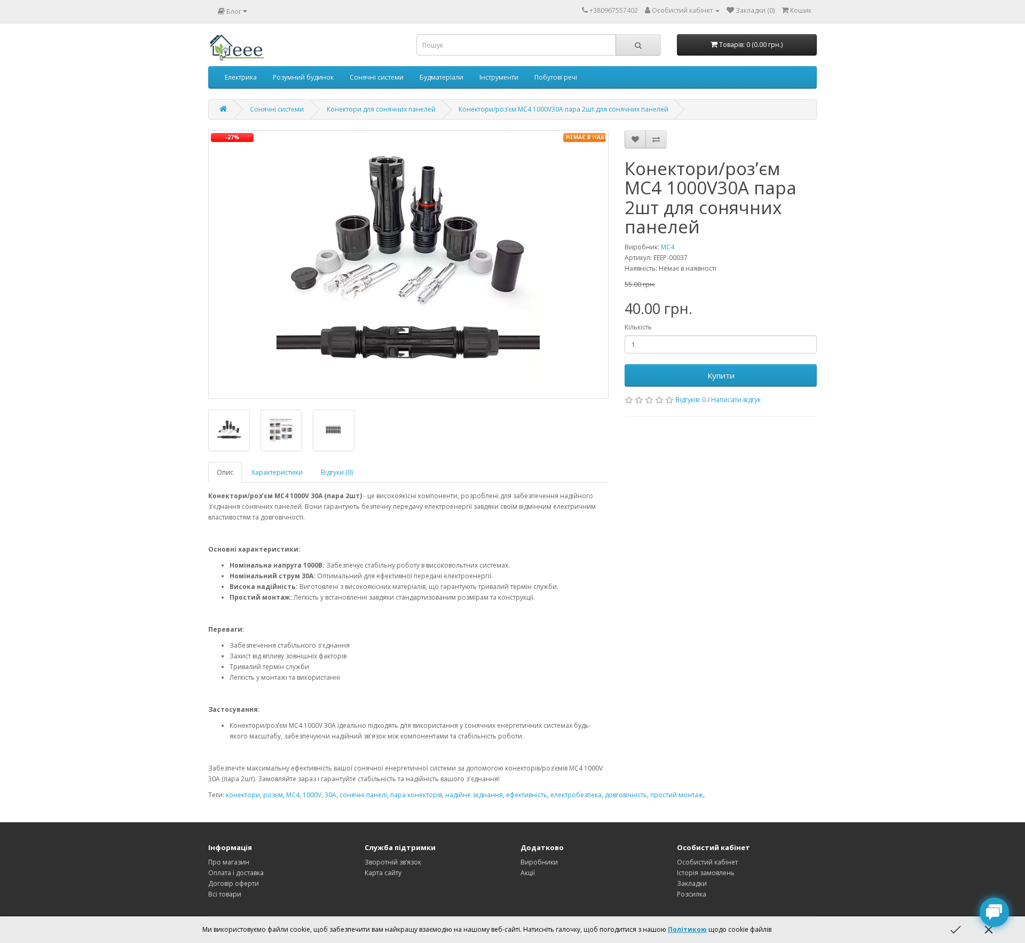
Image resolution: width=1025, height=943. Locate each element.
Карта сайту (383, 872)
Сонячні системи (377, 77)
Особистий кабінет (707, 862)
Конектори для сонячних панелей (381, 109)
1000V (312, 794)
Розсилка (691, 894)
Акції (528, 872)
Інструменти (498, 77)
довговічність (626, 794)
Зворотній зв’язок (393, 862)
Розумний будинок (303, 77)
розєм (273, 794)
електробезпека (576, 794)
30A (330, 794)
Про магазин (228, 862)
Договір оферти (233, 883)
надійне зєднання (474, 794)
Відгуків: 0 (690, 399)
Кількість (638, 327)
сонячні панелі (363, 794)
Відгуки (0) (337, 472)
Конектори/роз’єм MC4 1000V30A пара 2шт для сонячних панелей (563, 109)
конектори (243, 794)
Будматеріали (441, 77)
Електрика (241, 77)
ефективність (526, 794)
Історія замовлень (706, 872)
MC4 (667, 247)
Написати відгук (736, 399)
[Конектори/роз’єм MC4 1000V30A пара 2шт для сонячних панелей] (408, 264)
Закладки (692, 883)
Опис (225, 472)
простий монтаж (676, 794)
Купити (721, 375)
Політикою (687, 929)
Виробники (539, 862)
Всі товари (224, 894)
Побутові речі (555, 77)
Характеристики (277, 472)
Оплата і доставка (236, 872)
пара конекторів (416, 794)
